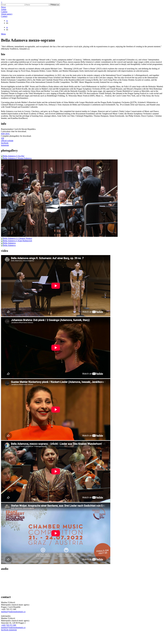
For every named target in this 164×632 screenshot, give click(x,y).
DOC (7, 134)
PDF (3, 134)
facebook (4, 143)
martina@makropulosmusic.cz (13, 612)
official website (7, 140)
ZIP (2, 138)
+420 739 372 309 (8, 625)
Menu (3, 34)
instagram (5, 145)
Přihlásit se (54, 5)
